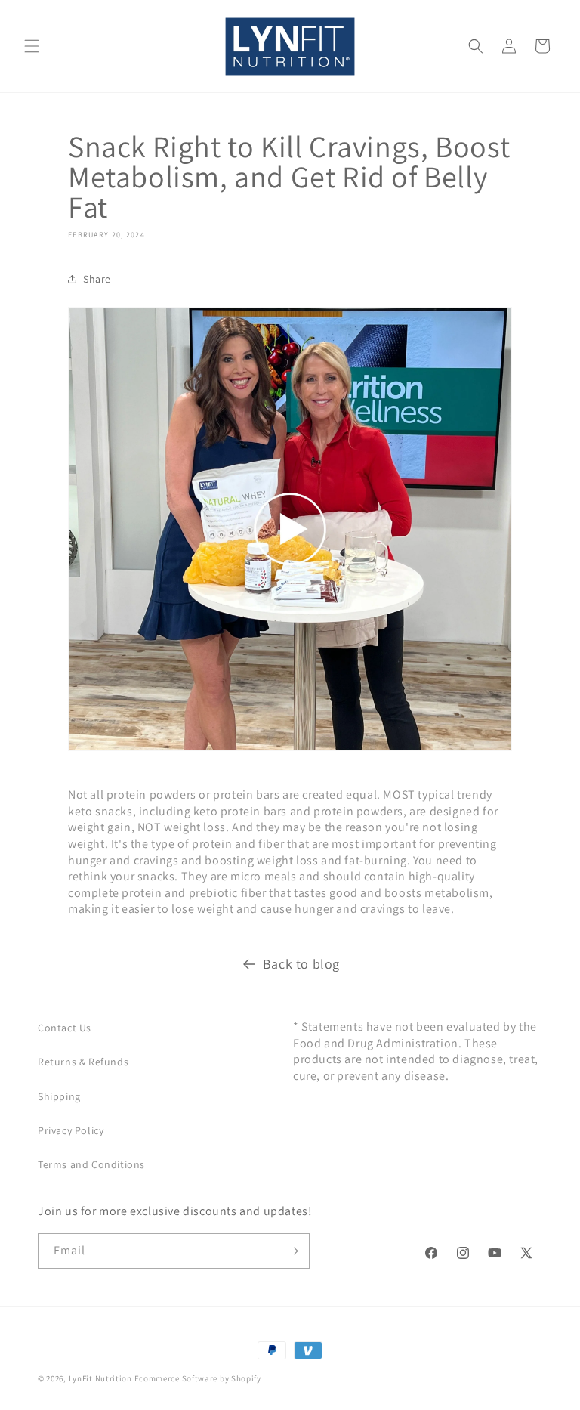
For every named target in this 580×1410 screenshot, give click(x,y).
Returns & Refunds (83, 1061)
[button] (31, 46)
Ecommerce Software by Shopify (197, 1378)
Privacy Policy (70, 1130)
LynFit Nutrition (100, 1378)
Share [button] (97, 279)
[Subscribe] (292, 1251)
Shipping (59, 1096)
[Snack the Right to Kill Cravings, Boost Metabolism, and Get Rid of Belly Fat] (290, 750)
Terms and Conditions (91, 1164)
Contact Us (64, 1027)
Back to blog (301, 963)
